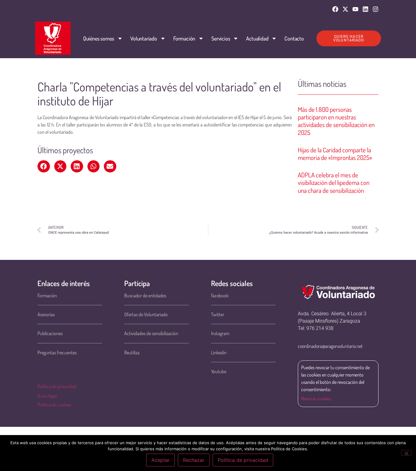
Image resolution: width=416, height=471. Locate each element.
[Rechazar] (406, 452)
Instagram (220, 333)
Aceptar (160, 460)
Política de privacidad (56, 386)
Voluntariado (143, 38)
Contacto (294, 38)
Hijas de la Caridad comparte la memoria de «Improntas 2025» (335, 153)
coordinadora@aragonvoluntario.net (330, 346)
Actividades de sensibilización (151, 333)
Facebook (219, 295)
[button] (43, 166)
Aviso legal (47, 396)
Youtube (218, 371)
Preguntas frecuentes (57, 352)
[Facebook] (335, 9)
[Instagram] (375, 9)
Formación (184, 38)
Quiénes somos (98, 38)
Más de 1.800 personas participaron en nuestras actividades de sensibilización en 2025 (336, 120)
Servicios (220, 38)
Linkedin (219, 352)
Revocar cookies (316, 398)
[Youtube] (355, 9)
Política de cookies (54, 405)
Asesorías (46, 314)
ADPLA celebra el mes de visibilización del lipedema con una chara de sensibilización (333, 182)
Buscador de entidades (145, 295)
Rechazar (193, 460)
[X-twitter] (345, 9)
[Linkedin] (365, 9)
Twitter (217, 314)
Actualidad (257, 38)
